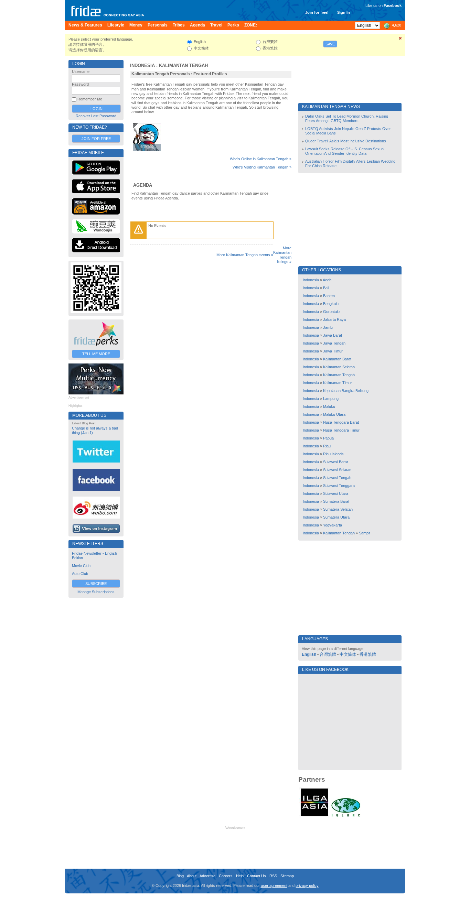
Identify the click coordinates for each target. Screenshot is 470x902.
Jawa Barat (332, 335)
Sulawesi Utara (335, 493)
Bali (326, 288)
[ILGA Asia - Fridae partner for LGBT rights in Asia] (314, 816)
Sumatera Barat (336, 501)
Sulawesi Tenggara (339, 485)
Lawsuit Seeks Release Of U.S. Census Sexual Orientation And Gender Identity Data (344, 151)
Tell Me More (96, 354)
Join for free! (317, 12)
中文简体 (348, 654)
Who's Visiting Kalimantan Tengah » (262, 167)
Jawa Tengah (334, 343)
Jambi (328, 327)
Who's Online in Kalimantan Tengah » (260, 159)
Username (80, 71)
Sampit (364, 533)
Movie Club (81, 566)
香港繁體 (368, 654)
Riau (327, 446)
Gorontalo (331, 311)
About (191, 876)
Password (80, 84)
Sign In (343, 12)
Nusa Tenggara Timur (341, 430)
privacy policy (307, 885)
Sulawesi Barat (335, 462)
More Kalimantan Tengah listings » (282, 255)
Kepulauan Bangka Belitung (345, 391)
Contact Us (256, 876)
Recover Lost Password (96, 116)
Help (240, 876)
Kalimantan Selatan (339, 367)
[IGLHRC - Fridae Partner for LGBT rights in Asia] (346, 816)
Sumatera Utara (336, 517)
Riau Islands (333, 454)
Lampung (331, 398)
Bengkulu (331, 304)
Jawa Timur (333, 351)
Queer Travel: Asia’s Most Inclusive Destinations (345, 141)
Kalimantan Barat (337, 359)
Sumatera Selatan (338, 509)
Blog (180, 876)
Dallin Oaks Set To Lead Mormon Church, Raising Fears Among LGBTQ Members (346, 118)
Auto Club (80, 574)
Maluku (329, 406)
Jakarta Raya (334, 319)
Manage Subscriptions (96, 592)
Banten (329, 296)
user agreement (274, 885)
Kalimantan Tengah (183, 65)
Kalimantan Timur (337, 383)
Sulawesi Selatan (337, 470)
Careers (226, 876)
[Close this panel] (400, 39)
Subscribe (96, 584)
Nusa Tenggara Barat (341, 422)
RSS (273, 876)
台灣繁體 (328, 654)
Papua (328, 438)
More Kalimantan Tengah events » (244, 255)
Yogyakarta (332, 525)
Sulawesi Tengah (337, 478)
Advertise (207, 876)
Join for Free (96, 139)
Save (330, 44)
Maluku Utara (334, 414)
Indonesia (142, 65)
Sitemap (287, 876)
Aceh (327, 280)
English (309, 654)
